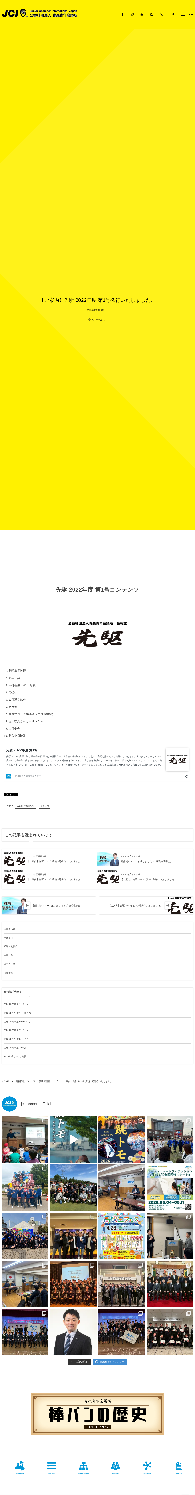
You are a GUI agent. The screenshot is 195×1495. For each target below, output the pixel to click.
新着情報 (44, 806)
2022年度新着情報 (95, 310)
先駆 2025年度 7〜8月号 (16, 1030)
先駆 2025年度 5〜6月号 (16, 1039)
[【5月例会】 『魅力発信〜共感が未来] (121, 1187)
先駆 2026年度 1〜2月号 (16, 1004)
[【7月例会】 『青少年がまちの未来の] (25, 1139)
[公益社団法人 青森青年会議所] (40, 13)
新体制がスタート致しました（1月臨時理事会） (147, 861)
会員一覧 (8, 955)
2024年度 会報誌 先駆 (15, 1056)
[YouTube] (141, 14)
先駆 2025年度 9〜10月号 (17, 1021)
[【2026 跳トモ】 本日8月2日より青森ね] (73, 1139)
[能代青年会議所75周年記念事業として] (25, 1187)
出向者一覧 (9, 964)
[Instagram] (132, 14)
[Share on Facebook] (122, 14)
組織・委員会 (11, 946)
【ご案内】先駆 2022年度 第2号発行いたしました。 (149, 879)
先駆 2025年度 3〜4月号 (16, 1047)
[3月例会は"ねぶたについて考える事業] (170, 1236)
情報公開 (8, 972)
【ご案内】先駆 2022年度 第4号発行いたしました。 (55, 861)
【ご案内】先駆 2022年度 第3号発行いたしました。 (55, 879)
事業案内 (8, 938)
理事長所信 (9, 929)
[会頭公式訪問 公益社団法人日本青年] (73, 1236)
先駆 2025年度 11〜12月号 (17, 1013)
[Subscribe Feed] (151, 14)
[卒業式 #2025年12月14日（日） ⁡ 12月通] (170, 1332)
